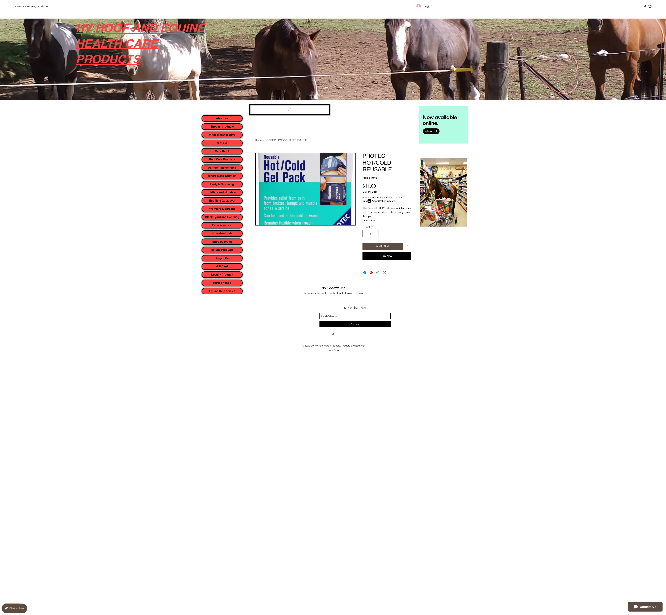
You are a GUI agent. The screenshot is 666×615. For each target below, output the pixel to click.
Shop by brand (222, 241)
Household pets (222, 233)
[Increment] (375, 233)
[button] (650, 6)
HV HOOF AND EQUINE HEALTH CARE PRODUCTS (140, 43)
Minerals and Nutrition (222, 175)
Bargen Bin (222, 258)
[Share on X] (384, 273)
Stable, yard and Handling (222, 217)
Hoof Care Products (222, 159)
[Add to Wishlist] (407, 246)
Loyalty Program (222, 274)
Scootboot (222, 151)
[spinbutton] (370, 233)
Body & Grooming (222, 184)
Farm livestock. (222, 225)
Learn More (388, 201)
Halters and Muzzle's (222, 192)
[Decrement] (365, 233)
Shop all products (222, 126)
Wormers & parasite (222, 208)
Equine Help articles (222, 291)
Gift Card (222, 266)
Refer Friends (222, 282)
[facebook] (645, 6)
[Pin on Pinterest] (371, 273)
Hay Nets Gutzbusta (222, 200)
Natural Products (222, 250)
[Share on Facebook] (365, 273)
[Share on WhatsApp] (378, 273)
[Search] (289, 109)
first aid (222, 143)
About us (222, 118)
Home (258, 140)
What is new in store (222, 134)
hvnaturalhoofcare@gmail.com (31, 6)
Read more (368, 220)
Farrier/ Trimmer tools (222, 167)
